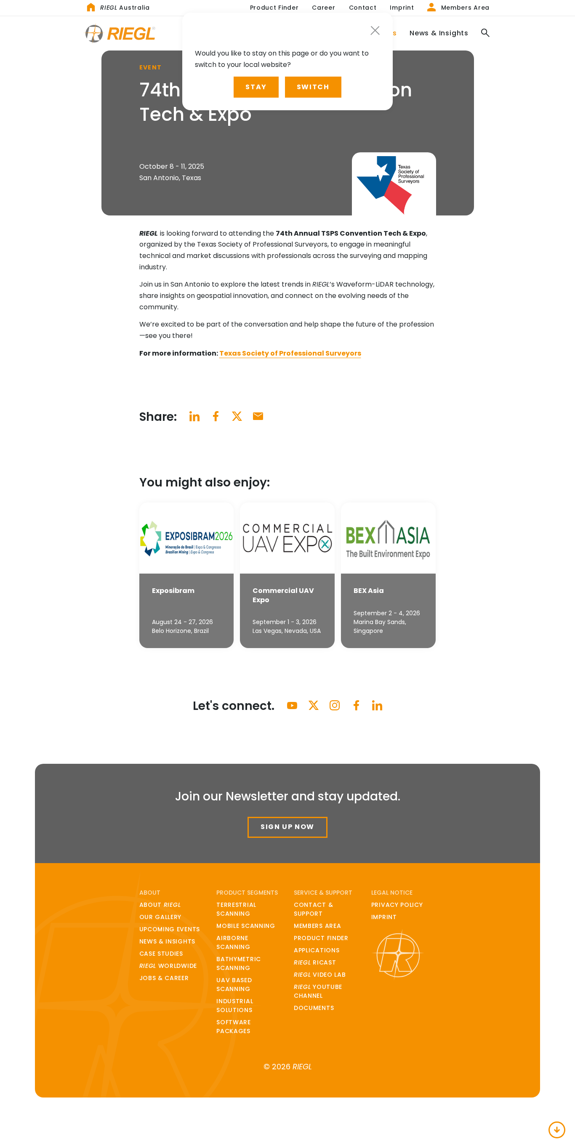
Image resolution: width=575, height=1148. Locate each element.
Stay (255, 87)
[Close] (375, 30)
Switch (313, 87)
